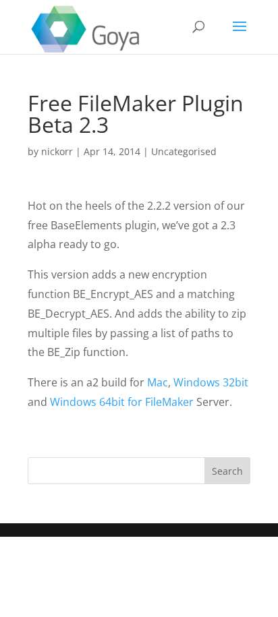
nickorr (57, 151)
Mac (157, 382)
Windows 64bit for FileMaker (123, 401)
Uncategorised (184, 151)
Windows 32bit (210, 382)
